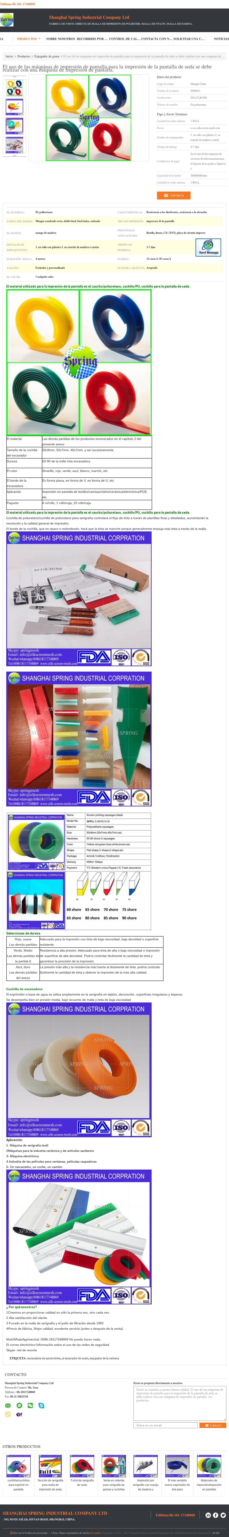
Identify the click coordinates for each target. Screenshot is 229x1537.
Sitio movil (18, 1533)
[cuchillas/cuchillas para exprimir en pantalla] (18, 1466)
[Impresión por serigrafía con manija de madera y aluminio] (145, 1466)
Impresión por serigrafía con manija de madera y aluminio (145, 1487)
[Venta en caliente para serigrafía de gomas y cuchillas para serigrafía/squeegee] (113, 1466)
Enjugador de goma (46, 56)
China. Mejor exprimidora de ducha (70, 1533)
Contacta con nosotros (157, 38)
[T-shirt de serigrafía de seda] (82, 1466)
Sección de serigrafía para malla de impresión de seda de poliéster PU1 (50, 1487)
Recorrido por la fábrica (93, 38)
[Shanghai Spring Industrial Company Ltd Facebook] (216, 1514)
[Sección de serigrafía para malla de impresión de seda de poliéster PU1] (50, 1466)
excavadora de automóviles (44, 1358)
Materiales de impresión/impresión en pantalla (209, 1485)
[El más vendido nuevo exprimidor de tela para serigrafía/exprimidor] (177, 1466)
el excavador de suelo (75, 1358)
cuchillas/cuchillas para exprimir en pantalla (19, 1485)
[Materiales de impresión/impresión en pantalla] (209, 1466)
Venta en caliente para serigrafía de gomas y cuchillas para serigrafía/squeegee (114, 1489)
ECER (216, 1533)
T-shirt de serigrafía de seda (82, 1483)
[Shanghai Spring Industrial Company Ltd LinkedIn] (208, 1514)
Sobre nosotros (60, 38)
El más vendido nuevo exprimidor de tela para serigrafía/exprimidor (177, 1487)
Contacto (177, 195)
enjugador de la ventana (104, 1358)
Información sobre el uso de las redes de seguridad (72, 1345)
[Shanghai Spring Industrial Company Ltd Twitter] (223, 1514)
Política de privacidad (36, 1533)
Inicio (9, 56)
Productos (27, 38)
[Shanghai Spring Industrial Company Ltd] (24, 19)
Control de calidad (125, 38)
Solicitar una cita (190, 38)
